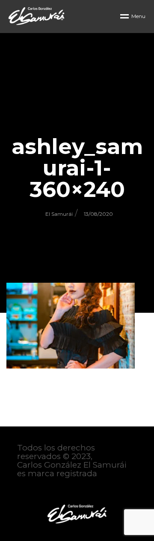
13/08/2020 (98, 214)
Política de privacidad (60, 491)
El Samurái (59, 214)
